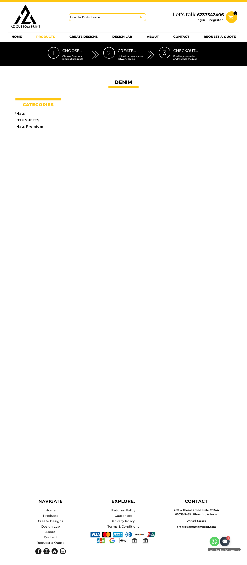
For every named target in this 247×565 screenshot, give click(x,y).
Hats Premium (29, 126)
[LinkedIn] (63, 551)
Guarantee (123, 516)
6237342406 (210, 14)
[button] (45, 36)
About (50, 532)
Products (50, 516)
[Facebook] (38, 551)
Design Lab (50, 526)
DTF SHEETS (28, 120)
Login (200, 20)
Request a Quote (51, 543)
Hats (20, 113)
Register (216, 20)
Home (51, 510)
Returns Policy (123, 510)
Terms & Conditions (123, 526)
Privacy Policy (123, 521)
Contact (50, 537)
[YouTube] (55, 551)
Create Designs (50, 521)
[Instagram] (46, 551)
